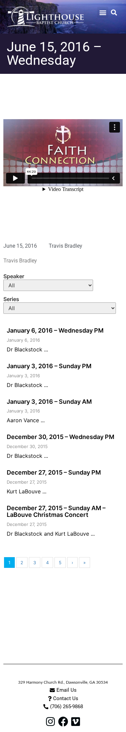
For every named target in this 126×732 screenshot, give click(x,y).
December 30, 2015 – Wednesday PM (60, 436)
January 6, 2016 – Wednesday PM (55, 330)
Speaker (13, 276)
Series (11, 299)
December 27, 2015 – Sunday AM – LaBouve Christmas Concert (56, 511)
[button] (102, 12)
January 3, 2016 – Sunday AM (49, 401)
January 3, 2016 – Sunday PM (49, 366)
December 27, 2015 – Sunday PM (54, 472)
